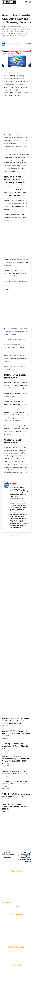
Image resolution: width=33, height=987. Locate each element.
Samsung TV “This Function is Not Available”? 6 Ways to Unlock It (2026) (16, 733)
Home (3, 11)
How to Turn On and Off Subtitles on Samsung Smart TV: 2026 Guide (16, 806)
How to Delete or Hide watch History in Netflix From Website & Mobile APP (15, 358)
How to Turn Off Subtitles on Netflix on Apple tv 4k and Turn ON (15, 347)
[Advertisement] (16, 116)
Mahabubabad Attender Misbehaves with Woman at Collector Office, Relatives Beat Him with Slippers (15, 876)
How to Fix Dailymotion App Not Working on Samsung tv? (8, 855)
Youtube (27, 909)
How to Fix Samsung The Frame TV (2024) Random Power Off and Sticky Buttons (24, 856)
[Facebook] (3, 910)
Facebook (8, 909)
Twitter (18, 909)
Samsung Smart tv (13, 11)
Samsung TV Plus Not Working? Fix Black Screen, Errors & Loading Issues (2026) (15, 721)
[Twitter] (13, 910)
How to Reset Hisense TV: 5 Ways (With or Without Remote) (15, 971)
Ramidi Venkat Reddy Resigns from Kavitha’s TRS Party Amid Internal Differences (13, 886)
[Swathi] (4, 44)
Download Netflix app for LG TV (17, 339)
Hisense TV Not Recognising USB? (13, 979)
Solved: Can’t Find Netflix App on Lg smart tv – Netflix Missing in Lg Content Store (16, 331)
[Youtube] (23, 910)
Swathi (8, 44)
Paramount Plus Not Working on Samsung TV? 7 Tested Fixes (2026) (16, 783)
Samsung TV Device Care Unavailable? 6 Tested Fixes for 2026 (15, 746)
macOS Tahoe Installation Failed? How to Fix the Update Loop (15, 896)
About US (16, 906)
